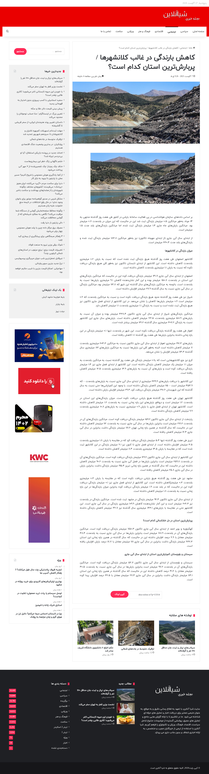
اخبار (65, 742)
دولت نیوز (60, 311)
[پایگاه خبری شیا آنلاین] (177, 17)
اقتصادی (159, 31)
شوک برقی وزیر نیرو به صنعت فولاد (45, 244)
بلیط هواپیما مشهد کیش (53, 297)
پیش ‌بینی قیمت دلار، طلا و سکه (47, 108)
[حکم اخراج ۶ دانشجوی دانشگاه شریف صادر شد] (95, 633)
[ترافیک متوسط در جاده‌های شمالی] (136, 633)
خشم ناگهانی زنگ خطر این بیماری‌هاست (43, 161)
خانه (191, 48)
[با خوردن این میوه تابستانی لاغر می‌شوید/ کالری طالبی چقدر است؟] (126, 719)
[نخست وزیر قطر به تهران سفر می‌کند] (126, 708)
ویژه (65, 737)
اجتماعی (172, 32)
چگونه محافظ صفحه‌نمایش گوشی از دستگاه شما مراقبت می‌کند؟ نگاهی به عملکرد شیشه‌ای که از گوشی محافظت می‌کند (39, 214)
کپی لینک (119, 594)
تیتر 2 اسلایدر (60, 727)
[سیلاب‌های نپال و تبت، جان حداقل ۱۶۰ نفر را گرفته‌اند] (177, 633)
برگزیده (63, 701)
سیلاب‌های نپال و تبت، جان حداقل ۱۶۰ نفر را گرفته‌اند (178, 649)
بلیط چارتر (60, 304)
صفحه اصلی (198, 31)
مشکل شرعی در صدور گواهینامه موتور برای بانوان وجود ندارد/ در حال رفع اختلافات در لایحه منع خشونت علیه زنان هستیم (39, 202)
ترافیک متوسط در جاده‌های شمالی (137, 648)
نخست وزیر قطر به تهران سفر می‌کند (45, 86)
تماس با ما (106, 31)
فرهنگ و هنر (144, 31)
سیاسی (184, 31)
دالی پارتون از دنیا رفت (52, 222)
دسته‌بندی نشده (59, 748)
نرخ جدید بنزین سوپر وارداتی (49, 263)
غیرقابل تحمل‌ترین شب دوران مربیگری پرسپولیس (39, 258)
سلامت (119, 31)
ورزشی (130, 31)
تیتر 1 (64, 732)
